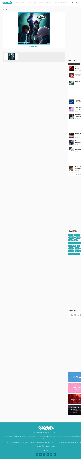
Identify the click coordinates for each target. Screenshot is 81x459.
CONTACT (46, 450)
